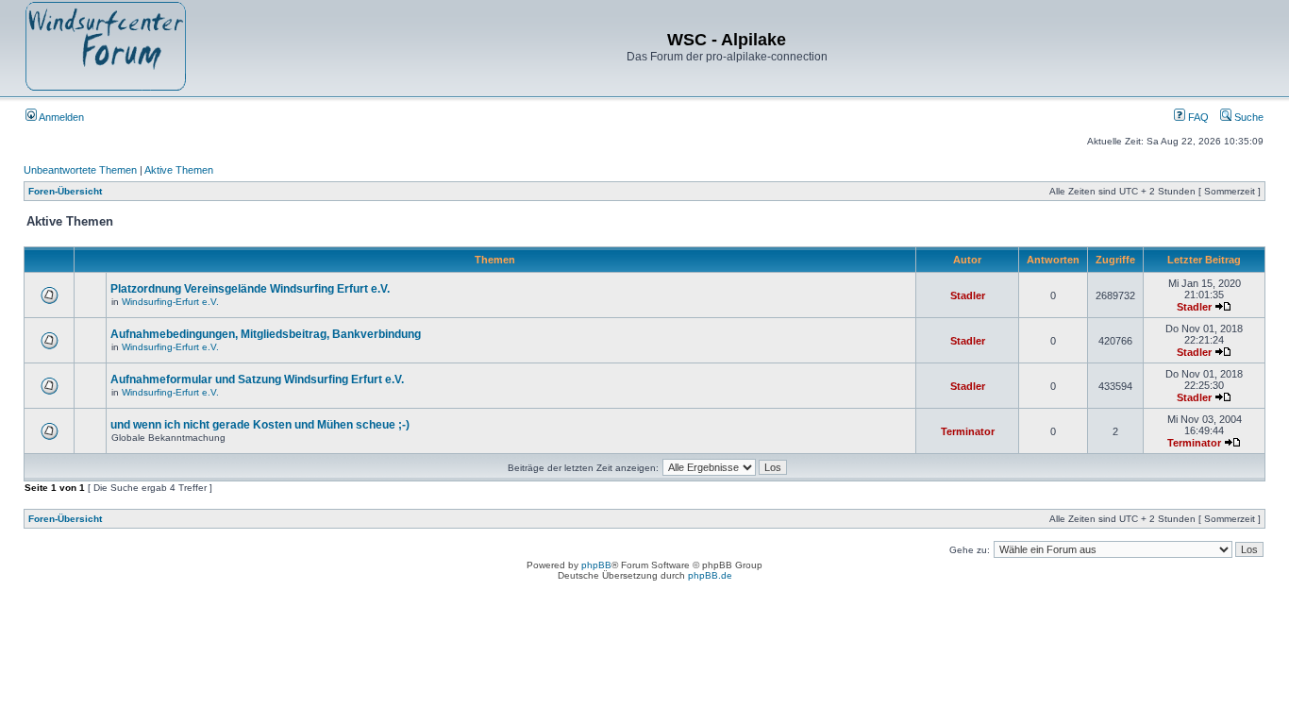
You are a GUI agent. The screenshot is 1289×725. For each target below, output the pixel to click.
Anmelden (60, 117)
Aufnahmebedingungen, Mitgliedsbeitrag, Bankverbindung (265, 334)
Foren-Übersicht (65, 191)
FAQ (1197, 117)
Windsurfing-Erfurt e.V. (170, 301)
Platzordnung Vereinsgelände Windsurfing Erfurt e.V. (250, 288)
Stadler (967, 295)
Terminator (968, 431)
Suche (1247, 117)
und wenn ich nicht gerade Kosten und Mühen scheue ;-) (260, 424)
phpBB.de (710, 575)
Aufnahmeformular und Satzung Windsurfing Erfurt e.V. (257, 379)
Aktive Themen (178, 170)
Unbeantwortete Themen (80, 170)
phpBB (596, 565)
